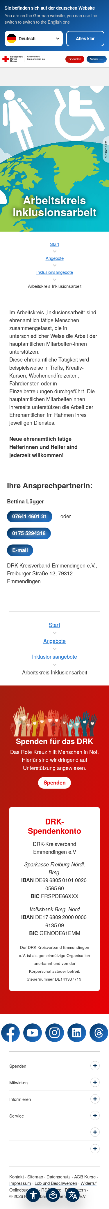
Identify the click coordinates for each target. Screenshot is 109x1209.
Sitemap (35, 1176)
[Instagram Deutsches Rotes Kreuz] (54, 1032)
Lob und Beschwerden (56, 1183)
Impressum (20, 1183)
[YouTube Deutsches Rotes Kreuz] (32, 1032)
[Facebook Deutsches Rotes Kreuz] (10, 1032)
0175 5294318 (29, 533)
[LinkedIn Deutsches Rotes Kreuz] (76, 1032)
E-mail (20, 550)
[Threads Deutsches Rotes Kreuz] (99, 1032)
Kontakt (16, 1176)
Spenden (75, 59)
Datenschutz (59, 1176)
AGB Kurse (85, 1176)
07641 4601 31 (29, 516)
